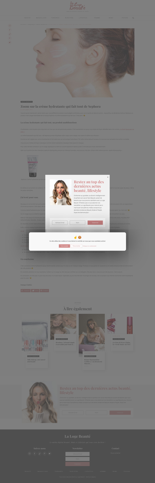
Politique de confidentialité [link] (89, 246)
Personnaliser (76, 246)
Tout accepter (64, 246)
